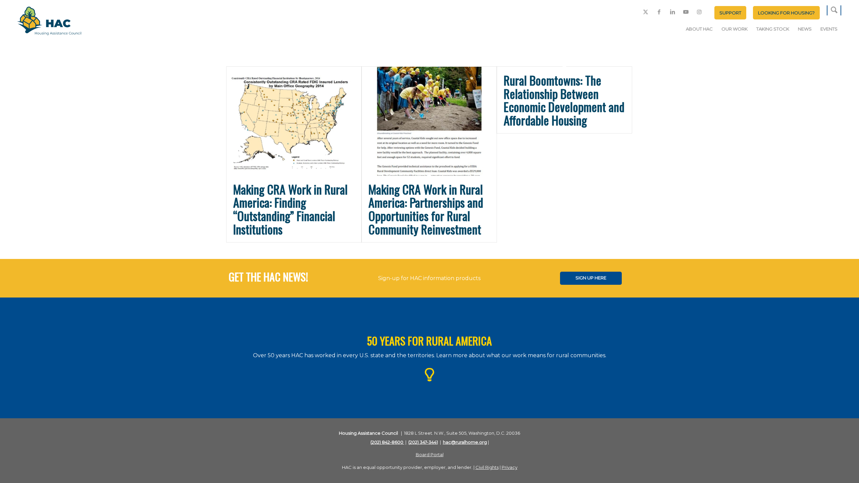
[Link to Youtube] (686, 12)
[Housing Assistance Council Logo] (49, 21)
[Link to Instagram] (699, 12)
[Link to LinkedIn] (672, 12)
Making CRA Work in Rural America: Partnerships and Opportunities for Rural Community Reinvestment (425, 209)
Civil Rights (487, 467)
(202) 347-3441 (423, 442)
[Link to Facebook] (659, 12)
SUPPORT (730, 12)
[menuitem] (730, 12)
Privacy (509, 467)
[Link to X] (646, 12)
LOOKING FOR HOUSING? (786, 12)
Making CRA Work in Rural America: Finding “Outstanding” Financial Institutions (290, 209)
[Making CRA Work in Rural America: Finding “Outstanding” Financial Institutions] (293, 121)
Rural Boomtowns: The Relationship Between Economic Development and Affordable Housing (564, 100)
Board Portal (430, 454)
